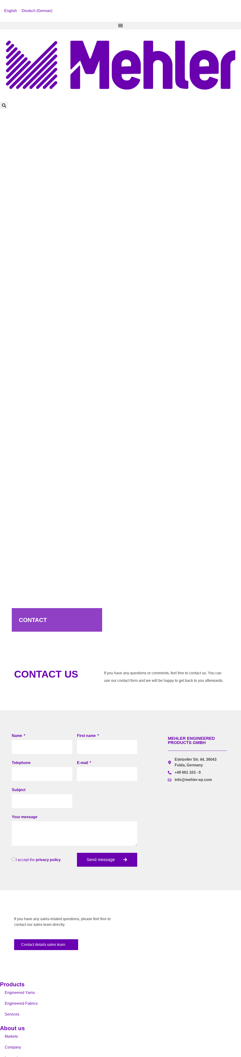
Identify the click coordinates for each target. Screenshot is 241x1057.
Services (12, 1014)
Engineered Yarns (20, 993)
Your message (24, 817)
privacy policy (48, 860)
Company (13, 1047)
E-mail (83, 763)
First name (87, 736)
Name (17, 736)
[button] (120, 25)
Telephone (21, 763)
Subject (18, 790)
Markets (11, 1036)
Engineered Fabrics (21, 1003)
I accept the (38, 860)
